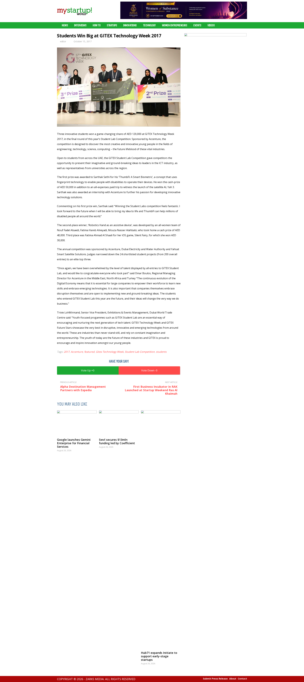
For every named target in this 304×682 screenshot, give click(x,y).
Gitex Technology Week (110, 352)
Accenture (77, 352)
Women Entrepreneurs (174, 25)
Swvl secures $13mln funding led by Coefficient (117, 441)
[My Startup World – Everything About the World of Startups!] (74, 17)
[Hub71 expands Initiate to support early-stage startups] (160, 529)
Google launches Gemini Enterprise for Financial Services (74, 443)
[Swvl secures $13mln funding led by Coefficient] (119, 422)
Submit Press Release (215, 679)
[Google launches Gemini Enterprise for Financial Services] (77, 422)
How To (96, 25)
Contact (242, 679)
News (65, 25)
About (232, 679)
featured (89, 352)
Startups (112, 25)
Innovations (130, 25)
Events (197, 25)
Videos (211, 25)
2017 (67, 352)
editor (63, 41)
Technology (149, 25)
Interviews (80, 25)
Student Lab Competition (140, 352)
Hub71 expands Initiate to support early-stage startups (159, 656)
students (161, 352)
